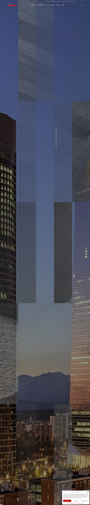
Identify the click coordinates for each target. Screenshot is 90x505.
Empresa (47, 1)
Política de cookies (70, 503)
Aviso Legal (82, 503)
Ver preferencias (84, 500)
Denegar (75, 500)
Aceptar (67, 500)
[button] (87, 491)
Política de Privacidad (77, 503)
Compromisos (53, 1)
